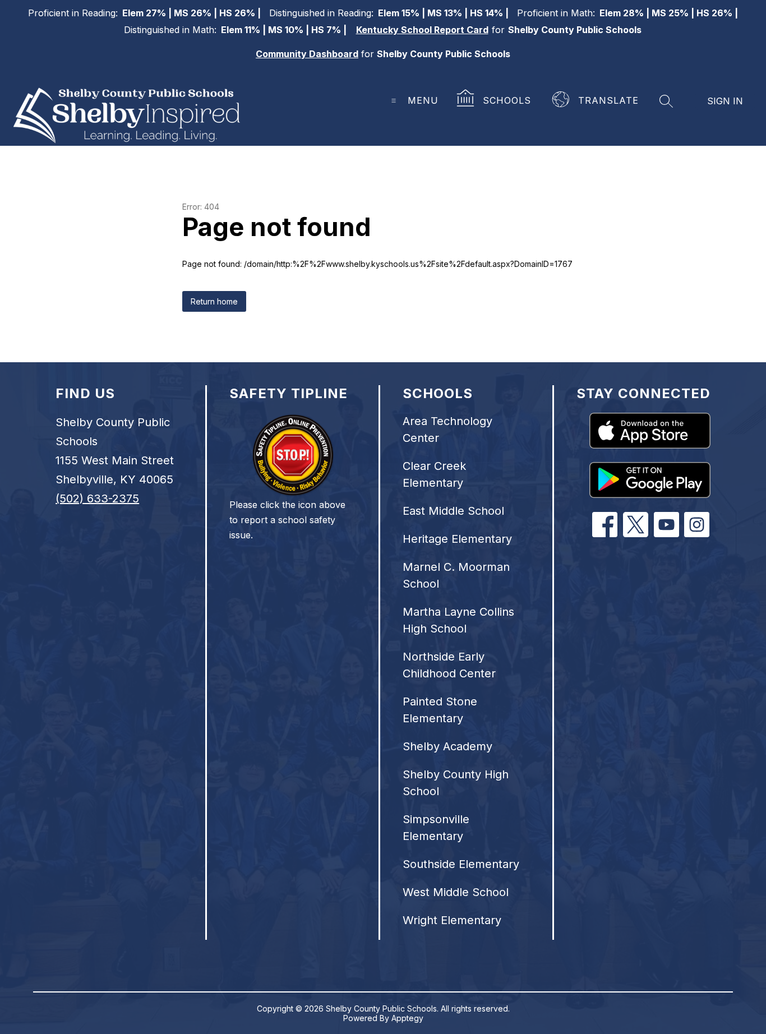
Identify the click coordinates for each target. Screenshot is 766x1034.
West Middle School (456, 892)
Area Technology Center (447, 429)
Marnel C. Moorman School (456, 575)
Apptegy (407, 1018)
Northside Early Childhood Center (449, 665)
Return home (214, 301)
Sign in (725, 101)
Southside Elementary (461, 864)
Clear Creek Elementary (434, 474)
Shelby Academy (447, 746)
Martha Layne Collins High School (458, 620)
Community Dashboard (307, 53)
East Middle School (453, 511)
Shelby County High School (456, 783)
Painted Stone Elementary (440, 710)
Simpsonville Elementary (436, 828)
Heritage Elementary (457, 539)
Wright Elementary (452, 920)
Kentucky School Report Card (422, 29)
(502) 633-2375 (97, 498)
